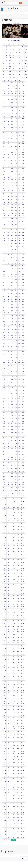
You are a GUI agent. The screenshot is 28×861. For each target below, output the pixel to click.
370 (8, 202)
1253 (22, 632)
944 (23, 465)
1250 (8, 632)
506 (23, 263)
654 (16, 332)
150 (16, 99)
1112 (18, 554)
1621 (13, 837)
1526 (13, 784)
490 (8, 257)
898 (8, 446)
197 (12, 121)
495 (4, 260)
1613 (22, 831)
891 (4, 443)
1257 (18, 634)
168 (16, 108)
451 (19, 238)
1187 (18, 596)
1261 (13, 637)
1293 (22, 654)
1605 (8, 828)
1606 (13, 828)
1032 (18, 510)
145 (19, 96)
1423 (22, 726)
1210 (8, 609)
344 (23, 188)
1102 (18, 548)
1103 (22, 548)
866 (23, 429)
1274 (4, 646)
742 (8, 374)
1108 (22, 551)
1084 (4, 540)
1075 (8, 535)
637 (19, 324)
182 (23, 113)
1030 (8, 510)
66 (3, 66)
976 (8, 482)
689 (12, 349)
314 (23, 174)
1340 (8, 682)
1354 (4, 690)
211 (19, 127)
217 (19, 130)
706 (8, 357)
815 (12, 407)
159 (4, 105)
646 (8, 329)
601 (19, 307)
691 (19, 349)
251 (12, 146)
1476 (13, 756)
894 (16, 443)
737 (12, 371)
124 (8, 88)
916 (8, 454)
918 (16, 454)
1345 (8, 684)
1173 (22, 587)
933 (4, 462)
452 (23, 238)
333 (4, 185)
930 (16, 460)
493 (19, 257)
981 (4, 485)
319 (19, 177)
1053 (22, 521)
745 (19, 374)
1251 (13, 632)
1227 (18, 618)
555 (4, 288)
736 (8, 371)
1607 (18, 828)
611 (12, 313)
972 (16, 479)
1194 (4, 601)
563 (12, 291)
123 (4, 88)
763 (19, 382)
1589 (4, 820)
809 (12, 404)
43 (6, 58)
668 (23, 338)
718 (8, 363)
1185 (8, 596)
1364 (4, 695)
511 (19, 266)
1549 (4, 798)
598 (8, 307)
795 (4, 399)
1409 (4, 720)
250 (8, 146)
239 (12, 141)
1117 (18, 557)
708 (16, 357)
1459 (4, 748)
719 (12, 363)
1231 (13, 621)
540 (16, 279)
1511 (13, 776)
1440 (8, 737)
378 (16, 205)
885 (4, 440)
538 (8, 279)
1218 (22, 612)
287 (12, 163)
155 (12, 102)
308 (23, 171)
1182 (18, 593)
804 (16, 401)
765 (4, 385)
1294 (4, 657)
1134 (4, 568)
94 (16, 74)
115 (19, 83)
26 (3, 52)
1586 (13, 817)
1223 (22, 615)
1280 (8, 648)
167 (12, 108)
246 (16, 144)
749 (12, 377)
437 (12, 232)
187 (19, 116)
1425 (8, 729)
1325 (8, 673)
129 (4, 91)
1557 (18, 801)
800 (23, 399)
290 (23, 163)
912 (16, 451)
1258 (22, 634)
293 (12, 166)
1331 (13, 676)
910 (8, 451)
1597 (18, 823)
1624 (4, 840)
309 (4, 174)
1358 (22, 690)
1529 (4, 787)
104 (26, 77)
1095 (8, 546)
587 (12, 302)
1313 (22, 665)
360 (16, 196)
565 (19, 291)
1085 (8, 540)
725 (12, 365)
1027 (18, 507)
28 (10, 52)
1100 (8, 548)
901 (19, 446)
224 (23, 133)
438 (16, 232)
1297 (18, 657)
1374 (4, 701)
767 (12, 385)
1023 (22, 504)
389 (12, 210)
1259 (4, 637)
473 (12, 249)
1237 (18, 623)
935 (12, 462)
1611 (13, 831)
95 (19, 74)
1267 (18, 640)
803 (12, 401)
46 (16, 58)
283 (19, 160)
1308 (22, 662)
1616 (13, 834)
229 (19, 135)
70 (16, 66)
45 (13, 58)
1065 (8, 529)
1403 (22, 715)
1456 (13, 745)
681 (4, 346)
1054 (4, 524)
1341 (13, 682)
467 (12, 246)
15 (19, 46)
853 (19, 424)
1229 (4, 621)
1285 (8, 651)
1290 (8, 654)
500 (23, 260)
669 (4, 340)
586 (8, 302)
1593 (22, 820)
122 (23, 85)
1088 (22, 540)
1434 (4, 734)
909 (4, 451)
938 (23, 462)
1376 (13, 701)
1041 (13, 515)
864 (16, 429)
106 (8, 80)
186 (16, 116)
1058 (22, 524)
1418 (22, 723)
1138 (22, 568)
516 (16, 268)
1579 (4, 815)
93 (13, 74)
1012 (18, 499)
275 (12, 157)
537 (4, 279)
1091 (13, 543)
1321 (13, 670)
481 (19, 252)
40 (23, 55)
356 (23, 193)
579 (4, 299)
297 (4, 169)
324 (16, 180)
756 (16, 379)
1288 (22, 651)
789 (4, 396)
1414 (4, 723)
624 (16, 318)
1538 (22, 790)
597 (4, 307)
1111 (13, 554)
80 (23, 69)
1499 (4, 770)
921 (4, 457)
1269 (4, 643)
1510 (8, 776)
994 (8, 490)
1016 (13, 501)
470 (23, 246)
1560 (8, 804)
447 (4, 238)
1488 (22, 762)
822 (16, 410)
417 (4, 224)
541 (19, 279)
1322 (18, 670)
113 (12, 83)
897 (4, 446)
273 (4, 157)
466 (8, 246)
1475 (8, 756)
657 (4, 335)
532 (8, 277)
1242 (18, 626)
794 (23, 396)
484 (8, 255)
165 (4, 108)
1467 (18, 751)
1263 (22, 637)
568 (8, 293)
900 (16, 446)
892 (8, 443)
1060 (8, 526)
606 (16, 310)
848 (23, 421)
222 (16, 133)
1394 (4, 712)
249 (4, 146)
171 (4, 110)
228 (16, 135)
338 (23, 185)
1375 (8, 701)
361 (19, 196)
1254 (4, 634)
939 (4, 465)
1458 (22, 745)
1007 (18, 496)
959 (12, 474)
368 (23, 199)
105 (4, 80)
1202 (18, 604)
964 (8, 476)
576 (16, 296)
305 (12, 171)
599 (12, 307)
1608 (22, 828)
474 (16, 249)
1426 (13, 729)
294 (16, 166)
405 (4, 218)
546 (16, 282)
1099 (4, 548)
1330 (8, 676)
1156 (13, 579)
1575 (8, 812)
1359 (4, 693)
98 (3, 77)
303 (4, 171)
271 (19, 155)
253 (19, 146)
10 (3, 46)
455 (12, 241)
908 (23, 449)
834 (16, 415)
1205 (8, 607)
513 (4, 268)
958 (8, 474)
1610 (8, 831)
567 (4, 293)
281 (12, 160)
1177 (18, 590)
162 (16, 105)
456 (16, 241)
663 (4, 338)
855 (4, 426)
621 (4, 318)
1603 (22, 826)
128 (23, 88)
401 (12, 216)
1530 (8, 787)
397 (19, 213)
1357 (18, 690)
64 (23, 63)
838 (8, 418)
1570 (8, 809)
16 (23, 46)
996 (16, 490)
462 (16, 243)
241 (19, 141)
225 (4, 135)
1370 (8, 698)
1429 (4, 731)
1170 (8, 587)
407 (12, 218)
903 (4, 449)
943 (19, 465)
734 (23, 368)
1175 (8, 590)
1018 (22, 501)
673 (19, 340)
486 (16, 255)
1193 (22, 598)
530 (23, 274)
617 (12, 315)
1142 (18, 571)
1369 (4, 698)
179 (12, 113)
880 (8, 437)
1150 (8, 576)
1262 (18, 637)
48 (23, 58)
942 (16, 465)
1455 (8, 745)
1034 (4, 512)
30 (16, 52)
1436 (13, 734)
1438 (22, 734)
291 (4, 166)
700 (8, 354)
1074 (4, 535)
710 (23, 357)
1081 (13, 537)
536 (23, 277)
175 (19, 110)
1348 (22, 684)
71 (19, 66)
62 (16, 63)
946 (8, 468)
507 (4, 266)
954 (16, 471)
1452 (18, 743)
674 (23, 340)
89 (26, 71)
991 (19, 487)
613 (19, 313)
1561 (13, 804)
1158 (22, 579)
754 (8, 379)
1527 (18, 784)
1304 (4, 662)
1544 (4, 795)
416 (23, 221)
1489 (4, 765)
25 (26, 49)
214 (8, 130)
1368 (22, 695)
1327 (18, 673)
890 (23, 440)
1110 (8, 554)
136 (8, 94)
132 (16, 91)
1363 (22, 693)
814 (8, 407)
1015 (8, 501)
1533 (22, 787)
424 (8, 227)
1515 (8, 779)
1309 (4, 665)
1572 (18, 809)
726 (16, 365)
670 (8, 340)
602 (23, 307)
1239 (4, 626)
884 (23, 437)
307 (19, 171)
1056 (13, 524)
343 (19, 188)
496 (8, 260)
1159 (4, 582)
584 (23, 299)
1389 (4, 709)
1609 (4, 831)
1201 (13, 604)
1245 (8, 629)
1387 (18, 706)
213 (4, 130)
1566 (13, 806)
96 (23, 74)
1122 (18, 560)
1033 (22, 510)
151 (19, 99)
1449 (4, 743)
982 (8, 485)
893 (12, 443)
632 (23, 321)
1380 (8, 704)
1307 (18, 662)
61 (13, 63)
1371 (13, 698)
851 (12, 424)
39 (19, 55)
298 (8, 169)
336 (16, 185)
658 (8, 335)
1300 (8, 659)
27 (6, 52)
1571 (13, 809)
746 (23, 374)
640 (8, 327)
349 (19, 191)
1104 (4, 551)
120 (16, 85)
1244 (4, 629)
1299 (4, 659)
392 (23, 210)
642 (16, 327)
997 (19, 490)
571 (19, 293)
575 (12, 296)
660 (16, 335)
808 (8, 404)
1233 (22, 621)
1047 (18, 518)
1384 (4, 706)
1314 (4, 668)
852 (16, 424)
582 (16, 299)
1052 (18, 521)
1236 (13, 623)
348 (16, 191)
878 (23, 435)
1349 (4, 687)
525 (4, 274)
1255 (8, 634)
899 (12, 446)
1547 (18, 795)
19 (6, 49)
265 (19, 152)
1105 (8, 551)
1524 (4, 784)
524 (23, 271)
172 (8, 110)
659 (12, 335)
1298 (22, 657)
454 (8, 241)
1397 (18, 712)
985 (19, 485)
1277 (18, 646)
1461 (13, 748)
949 (19, 468)
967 (19, 476)
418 (8, 224)
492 (16, 257)
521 (12, 271)
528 (16, 274)
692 (23, 349)
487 (19, 255)
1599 (4, 826)
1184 (4, 596)
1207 (18, 607)
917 (12, 454)
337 (19, 185)
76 (10, 69)
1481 (13, 759)
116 (23, 83)
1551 (13, 798)
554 (23, 285)
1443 (22, 737)
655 (19, 332)
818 (23, 407)
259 (19, 149)
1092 (18, 543)
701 (12, 354)
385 (19, 207)
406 (8, 218)
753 (4, 379)
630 (16, 321)
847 (19, 421)
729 (4, 368)
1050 (8, 521)
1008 (22, 496)
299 (12, 169)
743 (12, 374)
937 (19, 462)
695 (12, 352)
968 (23, 476)
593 (12, 304)
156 (16, 102)
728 (23, 365)
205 (19, 124)
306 (16, 171)
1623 (22, 837)
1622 (18, 837)
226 (8, 135)
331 (19, 182)
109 (19, 80)
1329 (4, 676)
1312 (18, 665)
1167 (18, 584)
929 (12, 460)
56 (23, 60)
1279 (4, 648)
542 (23, 279)
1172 (18, 587)
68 (10, 66)
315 (4, 177)
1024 (4, 507)
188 (23, 116)
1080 (8, 537)
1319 (4, 670)
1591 (13, 820)
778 (8, 390)
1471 (13, 754)
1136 (13, 568)
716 (23, 360)
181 (19, 113)
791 (12, 396)
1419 (4, 726)
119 (12, 85)
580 (8, 299)
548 (23, 282)
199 (19, 121)
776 (23, 388)
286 (8, 163)
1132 (18, 565)
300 (16, 169)
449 (12, 238)
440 (23, 232)
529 (19, 274)
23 (19, 49)
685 (19, 346)
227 (12, 135)
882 (16, 437)
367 (19, 199)
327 (4, 182)
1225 (8, 618)
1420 (8, 726)
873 (4, 435)
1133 (22, 565)
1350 (8, 687)
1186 (13, 596)
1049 (4, 521)
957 (4, 474)
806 (23, 401)
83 (6, 71)
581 (12, 299)
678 (16, 343)
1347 (18, 684)
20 (10, 49)
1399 (4, 715)
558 (16, 288)
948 (16, 468)
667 (19, 338)
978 (16, 482)
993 (4, 490)
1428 (22, 729)
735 (4, 371)
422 (23, 224)
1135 (8, 568)
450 (16, 238)
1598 (22, 823)
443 (12, 235)
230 (23, 135)
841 (19, 418)
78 (16, 69)
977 (12, 482)
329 (12, 182)
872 (23, 432)
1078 (22, 535)
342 (16, 188)
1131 (13, 565)
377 (12, 205)
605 (12, 310)
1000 (8, 493)
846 (16, 421)
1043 (22, 515)
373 (19, 202)
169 (19, 108)
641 (12, 327)
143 (12, 96)
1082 (18, 537)
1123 (22, 560)
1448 (22, 740)
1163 (22, 582)
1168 (22, 584)
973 (19, 479)
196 (8, 121)
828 (16, 413)
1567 (18, 806)
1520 (8, 781)
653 (12, 332)
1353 (22, 687)
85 (13, 71)
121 (19, 85)
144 (16, 96)
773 (12, 388)
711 (4, 360)
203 (12, 124)
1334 (4, 679)
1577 (18, 812)
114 (16, 83)
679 (19, 343)
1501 (13, 770)
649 (19, 329)
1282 (18, 648)
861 (4, 429)
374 (23, 202)
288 (16, 163)
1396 (13, 712)
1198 (22, 601)
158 (23, 102)
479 (12, 252)
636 (16, 324)
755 (12, 379)
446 (23, 235)
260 (23, 149)
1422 (18, 726)
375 (4, 205)
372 (16, 202)
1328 (22, 673)
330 (16, 182)
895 (19, 443)
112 (8, 83)
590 (23, 302)
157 (19, 102)
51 (6, 60)
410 (23, 218)
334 (8, 185)
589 (19, 302)
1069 (4, 532)
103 (22, 77)
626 (23, 318)
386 (23, 207)
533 (12, 277)
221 (12, 133)
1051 (13, 521)
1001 (12, 493)
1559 (4, 804)
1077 (18, 535)
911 (12, 451)
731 (12, 368)
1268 (22, 640)
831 (4, 415)
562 (8, 291)
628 (8, 321)
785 (12, 393)
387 (4, 210)
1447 (18, 740)
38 (16, 55)
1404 (4, 718)
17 (26, 46)
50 (3, 60)
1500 (8, 770)
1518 (22, 779)
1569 (4, 809)
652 (8, 332)
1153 (22, 576)
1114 (4, 557)
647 (12, 329)
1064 (4, 529)
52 (10, 60)
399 (4, 216)
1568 (22, 806)
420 (16, 224)
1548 (22, 795)
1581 (13, 815)
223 (19, 133)
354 (16, 193)
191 (12, 119)
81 (26, 69)
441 (4, 235)
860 (23, 426)
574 (8, 296)
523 (19, 271)
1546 (13, 795)
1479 (4, 759)
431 (12, 230)
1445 (8, 740)
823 (19, 410)
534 (16, 277)
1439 (4, 737)
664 (8, 338)
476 (23, 249)
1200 (8, 604)
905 (12, 449)
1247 (18, 629)
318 (16, 177)
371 (12, 202)
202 (8, 124)
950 (23, 468)
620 (23, 315)
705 (4, 357)
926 (23, 457)
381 (4, 207)
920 (23, 454)
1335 (8, 679)
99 (6, 77)
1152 (18, 576)
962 (23, 474)
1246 (13, 629)
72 (23, 66)
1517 (18, 779)
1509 (4, 776)
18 (3, 49)
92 (10, 74)
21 (13, 49)
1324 (4, 673)
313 (19, 174)
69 (13, 66)
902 (23, 446)
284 (23, 160)
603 (4, 310)
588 (16, 302)
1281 (13, 648)
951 (4, 471)
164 (23, 105)
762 (16, 382)
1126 (13, 562)
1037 (18, 512)
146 (23, 96)
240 (16, 141)
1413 (22, 720)
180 (16, 113)
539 (12, 279)
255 (4, 149)
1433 (22, 731)
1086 (13, 540)
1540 (8, 792)
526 (8, 274)
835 (19, 415)
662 (23, 335)
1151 (13, 576)
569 (12, 293)
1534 (4, 790)
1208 (22, 607)
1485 (8, 762)
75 (6, 69)
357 (4, 196)
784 (8, 393)
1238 (22, 623)
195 (4, 121)
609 (4, 313)
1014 (4, 501)
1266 (13, 640)
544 (8, 282)
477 (4, 252)
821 (12, 410)
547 (19, 282)
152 (23, 99)
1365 (8, 695)
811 (19, 404)
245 (12, 144)
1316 (13, 668)
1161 (13, 582)
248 (23, 144)
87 (19, 71)
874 (8, 435)
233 (12, 138)
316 (8, 177)
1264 (4, 640)
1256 (13, 634)
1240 (8, 626)
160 (8, 105)
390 (16, 210)
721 (19, 363)
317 (12, 177)
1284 (4, 651)
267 (4, 155)
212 (23, 127)
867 (4, 432)
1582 (18, 815)
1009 (4, 499)
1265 (8, 640)
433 (19, 230)
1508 (22, 773)
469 (19, 246)
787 (19, 393)
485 (12, 255)
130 (8, 91)
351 (4, 193)
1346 (13, 684)
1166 (13, 584)
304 (8, 171)
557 (12, 288)
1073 (22, 532)
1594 (4, 823)
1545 (8, 795)
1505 (8, 773)
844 (8, 421)
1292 (18, 654)
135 (4, 94)
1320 (8, 670)
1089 (4, 543)
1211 (13, 609)
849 (4, 424)
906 (16, 449)
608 (23, 310)
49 (26, 58)
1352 (18, 687)
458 (23, 241)
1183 (22, 593)
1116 (13, 557)
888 (16, 440)
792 (16, 396)
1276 (13, 646)
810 (16, 404)
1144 (4, 573)
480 (16, 252)
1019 (4, 504)
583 (19, 299)
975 (4, 482)
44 (10, 58)
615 (4, 315)
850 (8, 424)
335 (12, 185)
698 (23, 352)
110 (23, 80)
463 (19, 243)
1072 (18, 532)
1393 (22, 709)
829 (19, 413)
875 (12, 435)
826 (8, 413)
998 (23, 490)
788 (23, 393)
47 (19, 58)
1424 (4, 729)
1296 (13, 657)
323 (12, 180)
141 (4, 96)
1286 (13, 651)
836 (23, 415)
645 (4, 329)
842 (23, 418)
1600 (8, 826)
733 (19, 368)
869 (12, 432)
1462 (18, 748)
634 (8, 324)
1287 (18, 651)
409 (19, 218)
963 (4, 476)
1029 (4, 510)
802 (8, 401)
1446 (13, 740)
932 (23, 460)
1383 (22, 704)
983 (12, 485)
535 (19, 277)
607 (19, 310)
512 (23, 266)
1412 (18, 720)
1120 (8, 560)
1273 (22, 643)
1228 (22, 618)
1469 (4, 754)
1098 (22, 546)
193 (19, 119)
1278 (22, 646)
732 (16, 368)
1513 (22, 776)
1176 (13, 590)
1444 (4, 740)
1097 (18, 546)
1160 (8, 582)
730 (8, 368)
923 (12, 457)
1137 (18, 568)
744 (16, 374)
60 (10, 63)
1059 (4, 526)
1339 (4, 682)
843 (4, 421)
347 (12, 191)
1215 (8, 612)
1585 (8, 817)
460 (8, 243)
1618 (22, 834)
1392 (18, 709)
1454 (4, 745)
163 (19, 105)
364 (8, 199)
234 (16, 138)
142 (8, 96)
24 (23, 49)
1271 (13, 643)
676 (8, 343)
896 (23, 443)
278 (23, 157)
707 (12, 357)
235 (19, 138)
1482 (18, 759)
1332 (18, 676)
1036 (13, 512)
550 (8, 285)
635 (12, 324)
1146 (13, 573)
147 (4, 99)
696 (16, 352)
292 (8, 166)
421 (19, 224)
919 (19, 454)
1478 (22, 756)
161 (12, 105)
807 (4, 404)
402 (16, 216)
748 (8, 377)
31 (19, 52)
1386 (13, 706)
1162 (18, 582)
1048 (22, 518)
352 (8, 193)
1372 (18, 698)
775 (19, 388)
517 (19, 268)
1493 (22, 765)
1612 (18, 831)
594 (16, 304)
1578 (22, 812)
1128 (22, 562)
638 (23, 324)
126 (16, 88)
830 (23, 413)
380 (23, 205)
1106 (13, 551)
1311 (13, 665)
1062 (18, 526)
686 (23, 346)
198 (16, 121)
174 (16, 110)
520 (8, 271)
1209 (4, 609)
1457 (18, 745)
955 (19, 471)
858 (16, 426)
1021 (13, 504)
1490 (8, 765)
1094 (4, 546)
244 (8, 144)
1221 (13, 615)
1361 (13, 693)
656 (23, 332)
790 (8, 396)
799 (19, 399)
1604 (4, 828)
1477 (18, 756)
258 (16, 149)
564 (16, 291)
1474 (4, 756)
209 (12, 127)
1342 (18, 682)
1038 (22, 512)
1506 (13, 773)
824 (23, 410)
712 (8, 360)
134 (23, 91)
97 (26, 74)
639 (4, 327)
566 (23, 291)
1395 (8, 712)
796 (8, 399)
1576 (13, 812)
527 (12, 274)
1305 (8, 662)
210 (16, 127)
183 (4, 116)
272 (23, 155)
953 (12, 471)
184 (8, 116)
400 (8, 216)
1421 (13, 726)
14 (16, 46)
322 (8, 180)
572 (23, 293)
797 (12, 399)
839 (12, 418)
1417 (18, 723)
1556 (13, 801)
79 (19, 69)
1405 (8, 718)
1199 (4, 604)
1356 (13, 690)
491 (12, 257)
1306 (13, 662)
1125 (8, 562)
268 (8, 155)
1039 (4, 515)
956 (23, 471)
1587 (18, 817)
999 (4, 493)
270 (16, 155)
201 (4, 124)
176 (23, 110)
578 (23, 296)
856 (8, 426)
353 (12, 193)
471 (4, 249)
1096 (13, 546)
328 (8, 182)
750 (16, 377)
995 (12, 490)
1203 (22, 604)
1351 (13, 687)
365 (12, 199)
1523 (22, 781)
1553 (22, 798)
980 (23, 482)
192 (16, 119)
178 (8, 113)
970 (8, 479)
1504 (4, 773)
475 (19, 249)
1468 (22, 751)
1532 (18, 787)
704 (23, 354)
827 (12, 413)
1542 (18, 792)
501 (4, 263)
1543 (22, 792)
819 (4, 410)
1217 (18, 612)
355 (19, 193)
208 (8, 127)
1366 (13, 695)
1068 (22, 529)
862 (8, 429)
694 (8, 352)
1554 (4, 801)
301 (19, 169)
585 (4, 302)
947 (12, 468)
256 (8, 149)
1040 (8, 515)
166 (8, 108)
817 (19, 407)
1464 (4, 751)
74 (3, 69)
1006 (13, 496)
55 (19, 60)
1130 (8, 565)
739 (19, 371)
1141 (13, 571)
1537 (18, 790)
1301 (13, 659)
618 (16, 315)
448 (8, 238)
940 (8, 465)
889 (19, 440)
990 (16, 487)
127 (19, 88)
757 (19, 379)
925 (19, 457)
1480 (8, 759)
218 (23, 130)
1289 (4, 654)
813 (4, 407)
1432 (18, 731)
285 (4, 163)
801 (4, 401)
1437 (18, 734)
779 (12, 390)
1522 (18, 781)
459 (4, 243)
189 (4, 119)
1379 (4, 704)
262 (8, 152)
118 (8, 85)
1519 (4, 781)
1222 (18, 615)
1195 (8, 601)
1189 (4, 598)
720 (16, 363)
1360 (8, 693)
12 (10, 46)
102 (18, 77)
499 (19, 260)
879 (4, 437)
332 (23, 182)
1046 (13, 518)
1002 (17, 493)
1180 (8, 593)
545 (12, 282)
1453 (22, 743)
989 (12, 487)
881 (12, 437)
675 (4, 343)
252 (16, 146)
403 (19, 216)
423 (4, 227)
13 (13, 46)
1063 (22, 526)
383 (12, 207)
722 (23, 363)
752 (23, 377)
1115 (8, 557)
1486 (13, 762)
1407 (18, 718)
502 (8, 263)
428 (23, 227)
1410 (8, 720)
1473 (22, 754)
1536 (13, 790)
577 (19, 296)
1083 (22, 537)
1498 (22, 768)
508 (8, 266)
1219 (4, 615)
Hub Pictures (16, 23)
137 (12, 94)
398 (23, 213)
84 (10, 71)
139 (19, 94)
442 (8, 235)
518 (23, 268)
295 (19, 166)
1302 (18, 659)
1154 (4, 579)
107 (12, 80)
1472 (18, 754)
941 (12, 465)
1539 (4, 792)
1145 (8, 573)
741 (4, 374)
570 (16, 293)
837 (4, 418)
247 (19, 144)
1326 (13, 673)
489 (4, 257)
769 (19, 385)
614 (23, 313)
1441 (13, 737)
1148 (22, 573)
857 (12, 426)
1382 (18, 704)
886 (8, 440)
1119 (4, 560)
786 (16, 393)
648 (16, 329)
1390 (8, 709)
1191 (13, 598)
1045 (8, 518)
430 (8, 230)
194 (23, 119)
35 (6, 55)
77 (13, 69)
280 (8, 160)
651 (4, 332)
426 (16, 227)
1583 (22, 815)
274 (8, 157)
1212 (18, 609)
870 (16, 432)
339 (4, 188)
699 (4, 354)
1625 (8, 840)
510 (16, 266)
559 (19, 288)
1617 (18, 834)
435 (4, 232)
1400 (8, 715)
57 (26, 60)
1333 (22, 676)
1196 (13, 601)
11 (6, 46)
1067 (18, 529)
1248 (22, 629)
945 (4, 468)
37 (13, 55)
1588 (22, 817)
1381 (13, 704)
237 (4, 141)
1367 (18, 695)
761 (12, 382)
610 (8, 313)
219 (4, 133)
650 (23, 329)
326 (23, 180)
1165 (8, 584)
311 (12, 174)
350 (23, 191)
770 (23, 385)
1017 (18, 501)
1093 (22, 543)
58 (3, 63)
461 (12, 243)
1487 (18, 762)
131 (12, 91)
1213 (22, 609)
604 (8, 310)
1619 (4, 837)
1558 (22, 801)
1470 (8, 754)
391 (19, 210)
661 (19, 335)
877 (19, 435)
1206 (13, 607)
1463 (22, 748)
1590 (8, 820)
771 (4, 388)
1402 (18, 715)
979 (19, 482)
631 (19, 321)
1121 (13, 560)
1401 (13, 715)
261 (4, 152)
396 (16, 213)
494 (23, 257)
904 (8, 449)
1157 (18, 579)
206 (23, 124)
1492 (18, 765)
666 (16, 338)
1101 (13, 548)
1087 (18, 540)
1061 (13, 526)
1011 (13, 499)
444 (16, 235)
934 (8, 462)
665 (12, 338)
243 (4, 144)
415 (19, 221)
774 (16, 388)
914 (23, 451)
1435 (8, 734)
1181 (13, 593)
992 (23, 487)
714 (16, 360)
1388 (22, 706)
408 (16, 218)
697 (19, 352)
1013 (22, 499)
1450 (8, 743)
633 (4, 324)
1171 (13, 587)
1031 (13, 510)
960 (16, 474)
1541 (13, 792)
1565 (8, 806)
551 (12, 285)
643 (19, 327)
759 (4, 382)
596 (23, 304)
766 (8, 385)
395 (12, 213)
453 (4, 241)
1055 (8, 524)
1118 (22, 557)
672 (16, 340)
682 (8, 346)
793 (19, 396)
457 (19, 241)
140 (23, 94)
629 (12, 321)
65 (26, 63)
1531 (13, 787)
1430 (8, 731)
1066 (13, 529)
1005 (8, 496)
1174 (4, 590)
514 (8, 268)
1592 (18, 820)
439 (19, 232)
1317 (18, 668)
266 (23, 152)
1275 (8, 646)
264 (16, 152)
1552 (18, 798)
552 (16, 285)
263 (12, 152)
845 (12, 421)
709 (19, 357)
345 (4, 191)
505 (19, 263)
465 (4, 246)
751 (19, 377)
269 (12, 155)
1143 (22, 571)
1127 (18, 562)
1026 (13, 507)
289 (19, 163)
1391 (13, 709)
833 (12, 415)
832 (8, 415)
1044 (4, 518)
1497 (18, 768)
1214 (4, 612)
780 (16, 390)
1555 (8, 801)
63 (19, 63)
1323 (22, 670)
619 (19, 315)
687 (4, 349)
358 (8, 196)
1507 (18, 773)
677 (12, 343)
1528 (22, 784)
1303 (22, 659)
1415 (8, 723)
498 (16, 260)
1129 (4, 565)
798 (16, 399)
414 (16, 221)
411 (4, 221)
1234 (4, 623)
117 (4, 85)
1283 (22, 648)
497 (12, 260)
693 (4, 352)
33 (26, 52)
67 (6, 66)
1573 (22, 809)
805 (19, 401)
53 (13, 60)
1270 (8, 643)
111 (4, 83)
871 (19, 432)
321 (4, 180)
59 (6, 63)
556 (8, 288)
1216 (13, 612)
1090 (8, 543)
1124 (4, 562)
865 (19, 429)
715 (19, 360)
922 (8, 457)
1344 (4, 684)
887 (12, 440)
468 (16, 246)
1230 (8, 621)
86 (16, 71)
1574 (4, 812)
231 (4, 138)
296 (23, 166)
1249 (4, 632)
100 (10, 77)
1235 (8, 623)
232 (8, 138)
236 (23, 138)
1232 (18, 621)
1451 (13, 743)
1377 (18, 701)
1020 (8, 504)
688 (8, 349)
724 (8, 365)
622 (8, 318)
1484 (4, 762)
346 (8, 191)
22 (16, 49)
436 (8, 232)
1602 (18, 826)
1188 (22, 596)
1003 (21, 493)
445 (19, 235)
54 (16, 60)
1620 (8, 837)
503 (12, 263)
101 (14, 77)
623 (12, 318)
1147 (18, 573)
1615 (8, 834)
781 (19, 390)
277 (19, 157)
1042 (18, 515)
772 (8, 388)
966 (16, 476)
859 (19, 426)
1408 (22, 718)
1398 (22, 712)
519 (4, 271)
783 (4, 393)
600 (16, 307)
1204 (4, 607)
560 (23, 288)
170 (23, 108)
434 (23, 230)
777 (4, 390)
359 (12, 196)
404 (23, 216)
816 (16, 407)
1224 (4, 618)
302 (23, 169)
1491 (13, 765)
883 (19, 437)
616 (8, 315)
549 (4, 285)
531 (4, 277)
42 (3, 58)
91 (6, 74)
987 (4, 487)
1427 (18, 729)
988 (8, 487)
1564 (4, 806)
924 (16, 457)
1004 (4, 496)
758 (23, 379)
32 (23, 52)
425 (12, 227)
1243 (22, 626)
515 (12, 268)
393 (4, 213)
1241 (13, 626)
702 (16, 354)
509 (12, 266)
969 (4, 479)
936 (16, 462)
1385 (8, 706)
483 (4, 255)
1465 (8, 751)
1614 (4, 834)
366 (16, 199)
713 (12, 360)
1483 (22, 759)
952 (8, 471)
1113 (22, 554)
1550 (8, 798)
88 (23, 71)
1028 (22, 507)
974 (23, 479)
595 (19, 304)
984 (16, 485)
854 (23, 424)
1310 (8, 665)
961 (19, 474)
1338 (22, 679)
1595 (8, 823)
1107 (18, 551)
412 (8, 221)
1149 (4, 576)
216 (16, 130)
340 (8, 188)
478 (8, 252)
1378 (22, 701)
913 (19, 451)
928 (8, 460)
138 (16, 94)
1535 (8, 790)
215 (12, 130)
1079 (4, 537)
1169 (4, 587)
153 (4, 102)
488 (23, 255)
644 (23, 327)
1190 (8, 598)
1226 (13, 618)
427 (19, 227)
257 (12, 149)
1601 (13, 826)
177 (4, 113)
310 (8, 174)
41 (26, 55)
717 (4, 363)
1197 (18, 601)
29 (13, 52)
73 (26, 66)
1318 (22, 668)
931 (19, 460)
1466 (13, 751)
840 (16, 418)
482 (23, 252)
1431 (13, 731)
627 (4, 321)
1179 (4, 593)
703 (19, 354)
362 (23, 196)
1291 (13, 654)
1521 (13, 781)
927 (4, 460)
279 (4, 160)
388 (8, 210)
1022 (18, 504)
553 (19, 285)
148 (8, 99)
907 (19, 449)
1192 (18, 598)
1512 (18, 776)
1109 (4, 554)
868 (8, 432)
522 (16, 271)
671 (12, 340)
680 (23, 343)
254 (23, 146)
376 (8, 205)
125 (12, 88)
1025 (8, 507)
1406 (13, 718)
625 (19, 318)
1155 (8, 579)
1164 (4, 584)
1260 (8, 637)
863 (12, 429)
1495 (8, 768)
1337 (18, 679)
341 (12, 188)
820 (8, 410)
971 (12, 479)
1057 (18, 524)
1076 (13, 535)
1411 (13, 720)
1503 (22, 770)
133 (19, 91)
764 (23, 382)
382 (8, 207)
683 (12, 346)
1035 (8, 512)
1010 (8, 499)
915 (4, 454)
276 (16, 157)
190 (8, 119)
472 (8, 249)
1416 (13, 723)
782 (23, 390)
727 (19, 365)
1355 (8, 690)
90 (3, 74)
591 (4, 304)
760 (8, 382)
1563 (22, 804)
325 (19, 180)
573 (4, 296)
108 (16, 80)
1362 (18, 693)
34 (3, 55)
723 (4, 365)
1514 (4, 779)
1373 (22, 698)
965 (12, 476)
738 (16, 371)
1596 (13, 823)
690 (16, 349)
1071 (13, 532)
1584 (4, 817)
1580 (8, 815)
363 (4, 199)
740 (23, 371)
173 (12, 110)
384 (16, 207)
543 (4, 282)
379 (19, 205)
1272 (18, 643)
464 (23, 243)
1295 (8, 657)
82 (3, 71)
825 (4, 413)
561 (4, 291)
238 (8, 141)
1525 (8, 784)
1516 (13, 779)
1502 (18, 770)
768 (16, 385)
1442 (18, 737)
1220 (8, 615)
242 (23, 141)
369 (4, 202)
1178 (22, 590)
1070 (8, 532)
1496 (13, 768)
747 (4, 377)
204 (16, 124)
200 (23, 121)
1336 (13, 679)
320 (23, 177)
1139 (4, 571)
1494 (4, 768)
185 (12, 116)
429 (4, 230)
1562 (18, 804)
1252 (18, 632)
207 (4, 127)
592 (8, 304)
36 (10, 55)
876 (16, 435)
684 (16, 346)
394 (8, 213)
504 (16, 263)
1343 (22, 682)
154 (8, 102)
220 (8, 133)
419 (12, 224)
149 (12, 99)
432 (16, 230)
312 (16, 174)
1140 (8, 571)
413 (12, 221)
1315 (8, 668)
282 (16, 160)
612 (16, 313)
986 (23, 485)
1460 (8, 748)
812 (23, 404)
